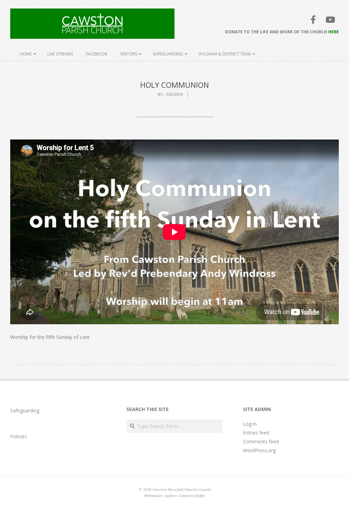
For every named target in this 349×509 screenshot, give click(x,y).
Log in (250, 424)
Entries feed (256, 432)
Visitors (128, 54)
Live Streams (60, 54)
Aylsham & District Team (225, 54)
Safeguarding (168, 54)
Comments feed (261, 441)
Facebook (96, 54)
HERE (333, 32)
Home (26, 54)
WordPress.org (259, 450)
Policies (18, 436)
